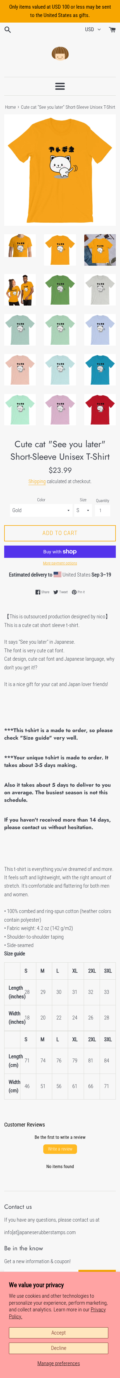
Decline (58, 1348)
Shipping (37, 481)
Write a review (60, 1149)
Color (41, 499)
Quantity (102, 500)
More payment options (60, 563)
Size (83, 499)
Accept (58, 1332)
